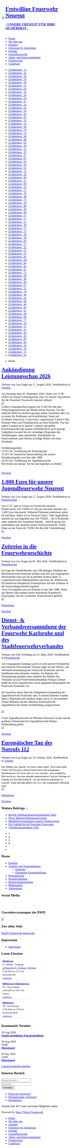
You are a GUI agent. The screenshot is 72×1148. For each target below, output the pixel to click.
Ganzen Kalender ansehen (15, 1066)
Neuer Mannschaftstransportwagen (27, 818)
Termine (5, 387)
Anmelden (8, 1087)
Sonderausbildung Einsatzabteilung (22, 1035)
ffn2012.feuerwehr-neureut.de (17, 933)
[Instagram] (18, 903)
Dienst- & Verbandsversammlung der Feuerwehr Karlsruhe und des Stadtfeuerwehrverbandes (33, 633)
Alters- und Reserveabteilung (24, 57)
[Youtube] (11, 903)
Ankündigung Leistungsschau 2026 (26, 372)
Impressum (14, 946)
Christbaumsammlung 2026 (23, 827)
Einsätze (13, 44)
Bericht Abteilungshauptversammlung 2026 (32, 814)
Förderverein (15, 60)
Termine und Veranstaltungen (24, 866)
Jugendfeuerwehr (17, 54)
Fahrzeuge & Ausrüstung (22, 47)
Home (11, 38)
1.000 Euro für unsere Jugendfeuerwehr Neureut (32, 484)
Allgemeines (15, 888)
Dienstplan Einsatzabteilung (30, 872)
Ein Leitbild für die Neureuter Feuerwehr (31, 824)
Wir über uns (15, 41)
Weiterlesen (7, 605)
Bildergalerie (15, 885)
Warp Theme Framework (29, 1112)
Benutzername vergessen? (22, 1097)
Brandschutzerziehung (20, 882)
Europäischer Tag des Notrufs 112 (26, 745)
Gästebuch (14, 63)
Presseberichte (9, 499)
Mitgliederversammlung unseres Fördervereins (33, 821)
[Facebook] (4, 903)
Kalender (20, 869)
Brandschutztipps (17, 878)
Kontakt (12, 51)
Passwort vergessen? (19, 1093)
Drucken (6, 472)
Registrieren (15, 1100)
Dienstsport (8, 1047)
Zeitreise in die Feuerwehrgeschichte (26, 549)
